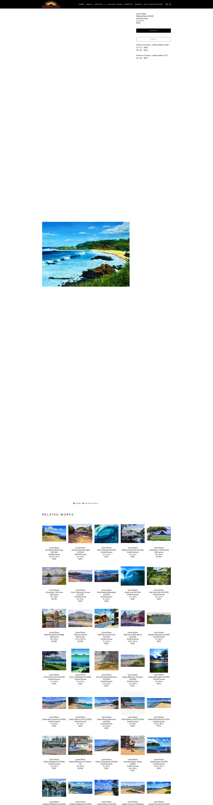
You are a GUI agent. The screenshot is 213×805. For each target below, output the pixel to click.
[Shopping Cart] (170, 4)
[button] (100, 4)
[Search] (167, 4)
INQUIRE (153, 39)
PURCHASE (153, 30)
